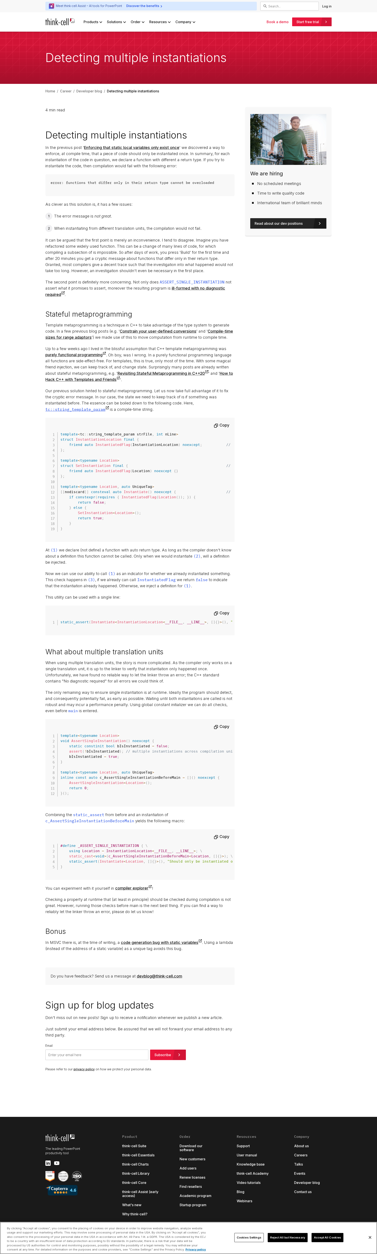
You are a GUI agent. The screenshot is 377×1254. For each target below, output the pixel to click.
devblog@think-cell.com (159, 976)
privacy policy (84, 1069)
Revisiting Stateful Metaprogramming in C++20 (161, 373)
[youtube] (56, 1163)
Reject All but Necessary (287, 1237)
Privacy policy (195, 1249)
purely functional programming (74, 354)
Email (49, 1045)
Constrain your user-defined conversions (158, 331)
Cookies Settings (249, 1237)
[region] (188, 1238)
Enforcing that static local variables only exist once (131, 147)
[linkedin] (48, 1163)
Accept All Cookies (327, 1237)
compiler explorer (131, 888)
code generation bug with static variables (159, 942)
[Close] (370, 1237)
